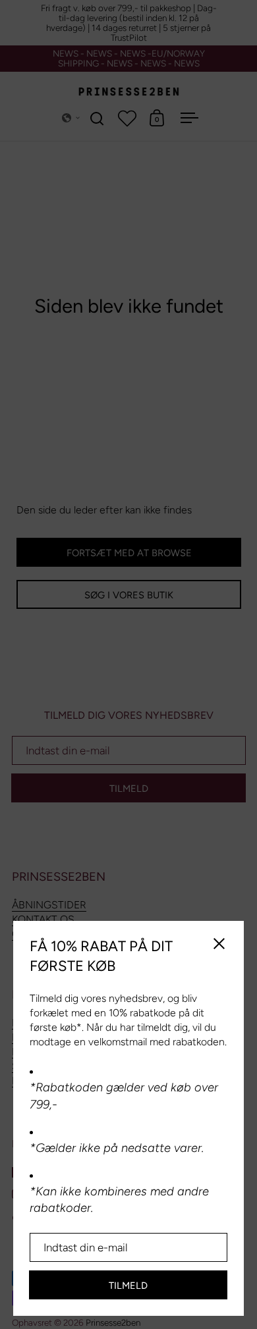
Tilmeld (128, 1285)
